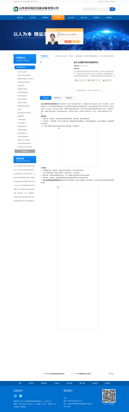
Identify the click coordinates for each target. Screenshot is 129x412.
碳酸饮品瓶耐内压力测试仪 (26, 78)
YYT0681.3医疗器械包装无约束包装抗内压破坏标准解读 (25, 185)
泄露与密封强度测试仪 (24, 143)
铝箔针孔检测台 (22, 95)
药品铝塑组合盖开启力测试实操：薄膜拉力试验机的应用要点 (25, 173)
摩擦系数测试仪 (22, 126)
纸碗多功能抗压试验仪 (24, 75)
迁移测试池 (21, 85)
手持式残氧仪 (22, 123)
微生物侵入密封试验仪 (24, 113)
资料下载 (84, 17)
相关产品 (57, 98)
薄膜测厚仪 (21, 116)
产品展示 (58, 17)
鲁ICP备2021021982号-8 (26, 404)
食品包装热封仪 (22, 133)
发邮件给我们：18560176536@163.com (89, 90)
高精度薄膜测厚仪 (23, 136)
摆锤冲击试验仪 (22, 72)
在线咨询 (95, 383)
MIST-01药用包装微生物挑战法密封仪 (55, 373)
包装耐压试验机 (22, 89)
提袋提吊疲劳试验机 (24, 82)
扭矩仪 (20, 109)
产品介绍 (45, 98)
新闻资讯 (45, 17)
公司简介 (31, 383)
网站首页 (20, 17)
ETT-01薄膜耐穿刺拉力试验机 (83, 373)
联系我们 (112, 1)
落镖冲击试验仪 (22, 102)
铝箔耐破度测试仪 (23, 92)
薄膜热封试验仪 (22, 130)
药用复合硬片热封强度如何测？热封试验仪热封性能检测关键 (25, 197)
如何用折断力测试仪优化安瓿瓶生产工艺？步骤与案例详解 (25, 201)
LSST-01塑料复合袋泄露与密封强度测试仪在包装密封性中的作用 (25, 166)
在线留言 (106, 1)
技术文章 (71, 17)
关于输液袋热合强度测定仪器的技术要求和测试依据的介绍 (25, 181)
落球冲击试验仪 (22, 99)
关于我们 (33, 17)
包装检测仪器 (20, 67)
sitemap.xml (47, 401)
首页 (65, 56)
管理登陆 (23, 407)
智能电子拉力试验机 (24, 140)
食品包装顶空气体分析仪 (25, 147)
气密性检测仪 (22, 119)
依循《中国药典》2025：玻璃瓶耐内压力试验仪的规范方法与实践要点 (25, 193)
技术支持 (69, 383)
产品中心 (20, 58)
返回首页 (100, 1)
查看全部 (24, 151)
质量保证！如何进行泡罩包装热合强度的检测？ (25, 189)
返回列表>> (112, 373)
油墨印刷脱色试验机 (24, 106)
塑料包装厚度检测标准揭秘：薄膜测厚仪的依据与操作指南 (25, 177)
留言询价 (69, 98)
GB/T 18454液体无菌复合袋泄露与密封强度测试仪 (25, 170)
